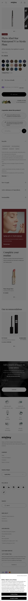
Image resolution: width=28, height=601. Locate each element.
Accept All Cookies (14, 598)
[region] (14, 587)
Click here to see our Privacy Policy (17, 591)
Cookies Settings (13, 594)
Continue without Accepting (22, 575)
